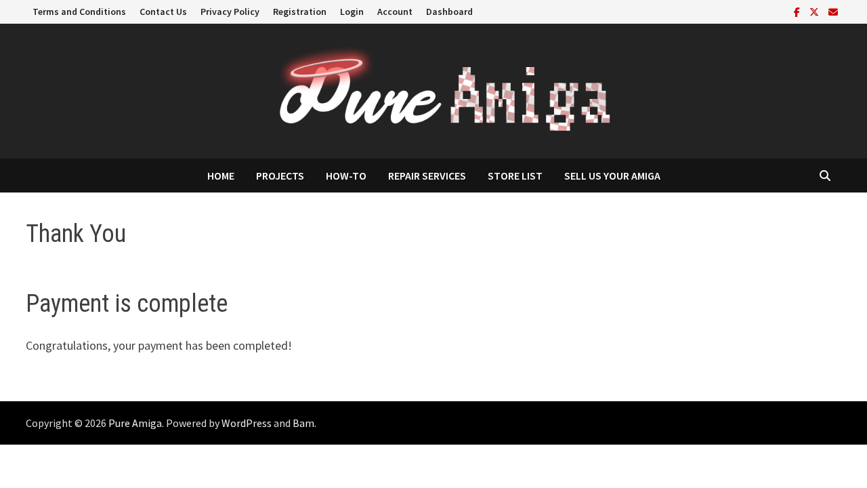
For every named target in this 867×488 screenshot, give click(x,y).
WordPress (246, 423)
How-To (346, 175)
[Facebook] (798, 11)
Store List (515, 175)
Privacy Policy (229, 11)
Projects (280, 175)
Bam (303, 423)
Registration (299, 11)
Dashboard (449, 11)
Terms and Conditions (79, 11)
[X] (815, 11)
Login (352, 11)
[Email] (833, 11)
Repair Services (427, 175)
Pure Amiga (135, 423)
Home (220, 175)
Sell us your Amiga (612, 175)
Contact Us (163, 11)
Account (395, 11)
